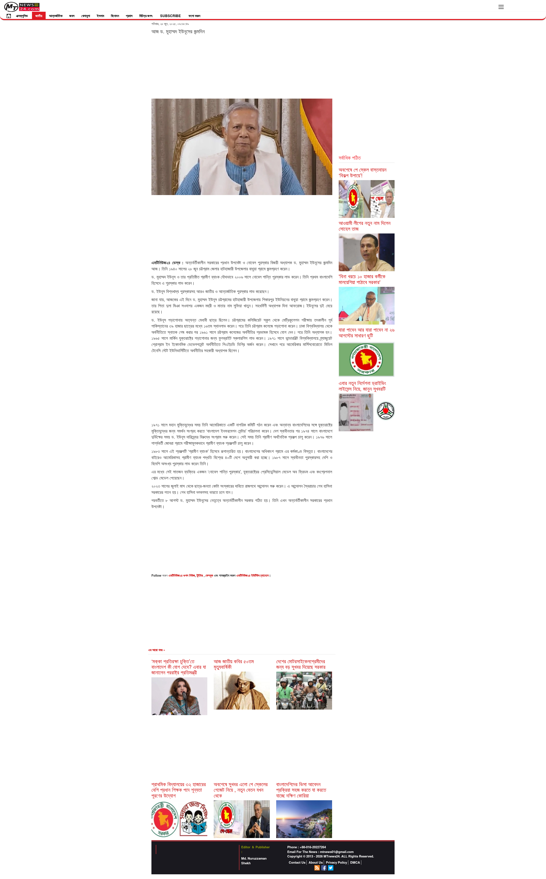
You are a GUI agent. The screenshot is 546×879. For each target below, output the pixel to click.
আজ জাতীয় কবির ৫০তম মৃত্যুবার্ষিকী (234, 663)
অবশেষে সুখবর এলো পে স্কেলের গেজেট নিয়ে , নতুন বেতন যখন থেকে (241, 789)
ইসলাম (100, 15)
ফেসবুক (209, 575)
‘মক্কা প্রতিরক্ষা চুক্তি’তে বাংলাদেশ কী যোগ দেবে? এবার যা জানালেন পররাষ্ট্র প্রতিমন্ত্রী (178, 666)
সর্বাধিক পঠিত (350, 157)
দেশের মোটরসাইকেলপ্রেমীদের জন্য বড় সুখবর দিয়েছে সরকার (300, 663)
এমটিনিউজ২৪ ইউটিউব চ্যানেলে (252, 575)
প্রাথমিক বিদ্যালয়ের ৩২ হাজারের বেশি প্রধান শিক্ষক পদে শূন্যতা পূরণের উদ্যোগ (178, 789)
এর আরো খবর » (156, 649)
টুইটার (200, 575)
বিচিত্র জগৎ (145, 15)
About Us (316, 862)
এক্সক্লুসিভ (22, 15)
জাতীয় (38, 15)
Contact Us (297, 862)
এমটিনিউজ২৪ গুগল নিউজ (181, 575)
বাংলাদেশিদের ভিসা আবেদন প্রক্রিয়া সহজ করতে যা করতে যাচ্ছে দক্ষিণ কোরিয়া (301, 789)
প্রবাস (129, 15)
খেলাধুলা (85, 15)
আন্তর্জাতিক (55, 15)
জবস (71, 15)
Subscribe (170, 15)
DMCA (355, 862)
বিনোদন (115, 15)
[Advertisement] (241, 66)
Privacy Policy (336, 862)
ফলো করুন (194, 15)
